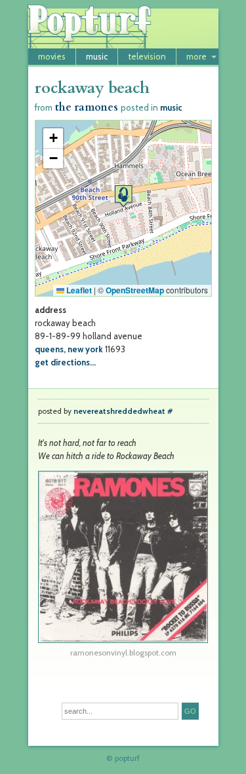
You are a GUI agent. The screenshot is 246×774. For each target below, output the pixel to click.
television (147, 56)
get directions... (65, 362)
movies (52, 56)
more (196, 56)
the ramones (86, 107)
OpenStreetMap (135, 290)
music (97, 56)
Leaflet (78, 290)
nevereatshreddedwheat (119, 411)
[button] (123, 196)
